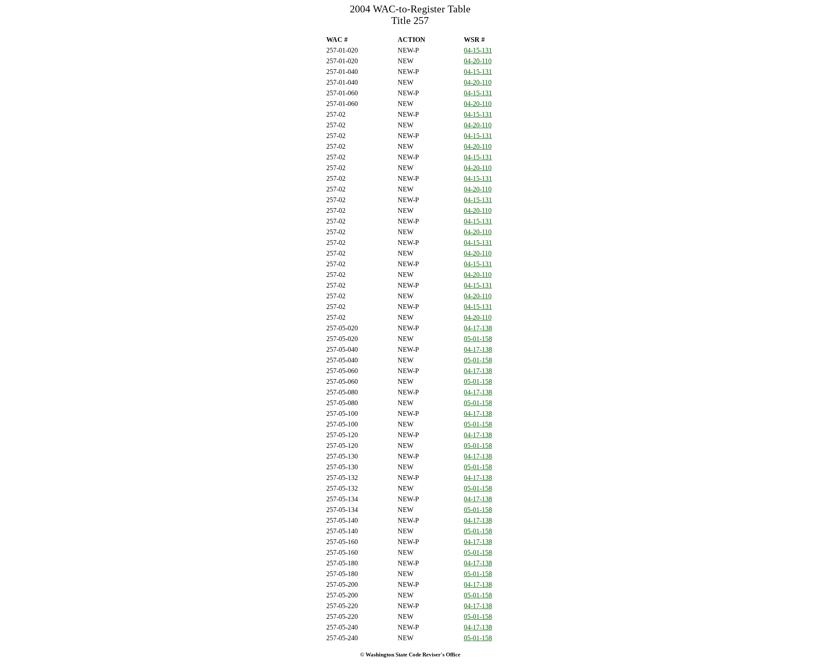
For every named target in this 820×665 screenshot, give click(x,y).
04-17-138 (478, 328)
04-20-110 (478, 61)
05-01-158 (478, 338)
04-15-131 (478, 50)
